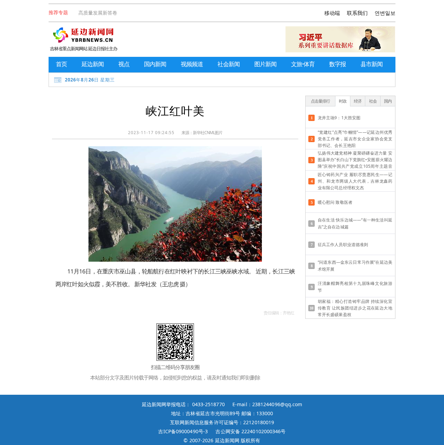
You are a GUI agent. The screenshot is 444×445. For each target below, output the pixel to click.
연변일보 (385, 12)
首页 (61, 64)
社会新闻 (228, 64)
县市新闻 (371, 64)
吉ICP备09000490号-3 (183, 431)
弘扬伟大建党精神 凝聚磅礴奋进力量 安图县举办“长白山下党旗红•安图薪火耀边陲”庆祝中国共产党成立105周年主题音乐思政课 (355, 160)
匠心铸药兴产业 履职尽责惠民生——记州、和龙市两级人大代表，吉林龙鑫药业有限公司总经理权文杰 (355, 181)
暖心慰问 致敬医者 (335, 202)
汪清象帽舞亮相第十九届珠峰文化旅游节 (355, 286)
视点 (123, 64)
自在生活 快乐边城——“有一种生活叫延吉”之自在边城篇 (355, 223)
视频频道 (192, 64)
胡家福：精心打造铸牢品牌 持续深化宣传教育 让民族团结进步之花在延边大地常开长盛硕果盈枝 (355, 307)
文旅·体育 (303, 64)
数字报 (337, 64)
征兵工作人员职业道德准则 (343, 244)
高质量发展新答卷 (97, 12)
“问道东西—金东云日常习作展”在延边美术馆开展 (355, 265)
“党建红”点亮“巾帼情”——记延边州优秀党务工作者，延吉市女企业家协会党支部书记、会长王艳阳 (355, 138)
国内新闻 (155, 64)
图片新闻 (265, 64)
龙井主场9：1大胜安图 (339, 118)
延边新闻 (93, 64)
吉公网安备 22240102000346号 (250, 431)
